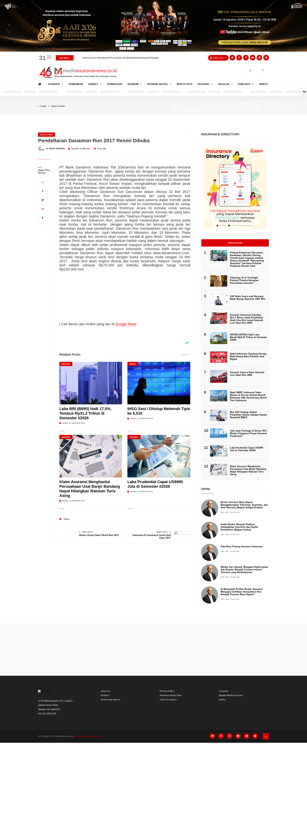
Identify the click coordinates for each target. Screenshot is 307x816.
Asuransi (54, 84)
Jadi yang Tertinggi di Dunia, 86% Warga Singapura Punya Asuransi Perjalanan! (248, 433)
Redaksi (105, 695)
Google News (125, 324)
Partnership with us (110, 699)
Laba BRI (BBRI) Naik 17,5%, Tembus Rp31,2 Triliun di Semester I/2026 (85, 413)
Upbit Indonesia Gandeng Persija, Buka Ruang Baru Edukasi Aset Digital (248, 356)
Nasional (204, 84)
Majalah (223, 84)
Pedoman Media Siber (171, 695)
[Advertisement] (153, 649)
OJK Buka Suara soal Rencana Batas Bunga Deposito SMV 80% (247, 297)
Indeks (263, 84)
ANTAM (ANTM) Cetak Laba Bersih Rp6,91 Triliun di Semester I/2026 (248, 337)
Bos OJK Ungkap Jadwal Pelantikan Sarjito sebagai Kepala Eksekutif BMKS (248, 415)
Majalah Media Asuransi (231, 695)
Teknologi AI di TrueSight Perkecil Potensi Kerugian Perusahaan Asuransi (244, 280)
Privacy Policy (167, 691)
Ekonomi (133, 84)
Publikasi (244, 84)
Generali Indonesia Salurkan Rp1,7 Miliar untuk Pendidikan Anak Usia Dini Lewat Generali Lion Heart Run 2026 (246, 319)
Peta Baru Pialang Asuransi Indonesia (241, 546)
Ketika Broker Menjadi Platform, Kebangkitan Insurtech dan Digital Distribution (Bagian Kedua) (239, 527)
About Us (105, 691)
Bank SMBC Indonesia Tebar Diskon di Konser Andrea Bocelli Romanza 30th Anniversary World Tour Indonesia (248, 396)
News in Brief (58, 106)
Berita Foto (184, 84)
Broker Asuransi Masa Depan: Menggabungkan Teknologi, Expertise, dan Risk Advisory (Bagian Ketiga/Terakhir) (244, 505)
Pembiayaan (114, 84)
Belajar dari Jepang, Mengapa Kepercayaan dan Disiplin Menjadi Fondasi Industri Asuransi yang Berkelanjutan (244, 570)
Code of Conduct (168, 699)
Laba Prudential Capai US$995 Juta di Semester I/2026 (109, 59)
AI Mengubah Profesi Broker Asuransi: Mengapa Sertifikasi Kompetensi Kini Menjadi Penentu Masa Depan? (242, 592)
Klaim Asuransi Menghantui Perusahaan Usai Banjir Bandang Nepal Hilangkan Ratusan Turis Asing (89, 489)
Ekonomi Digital (157, 84)
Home (40, 83)
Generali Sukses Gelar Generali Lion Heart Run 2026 (247, 373)
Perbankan (76, 84)
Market (93, 84)
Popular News (235, 243)
